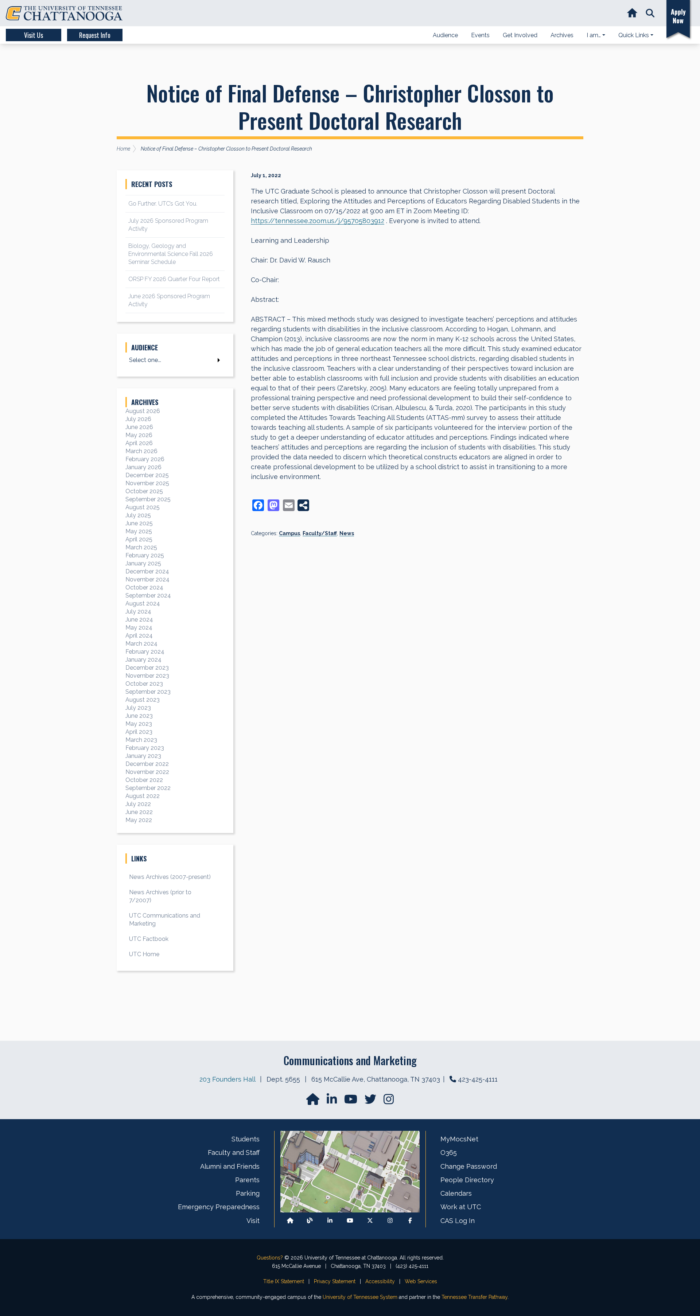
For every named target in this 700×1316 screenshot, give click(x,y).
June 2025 (139, 523)
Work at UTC (460, 1207)
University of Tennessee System (360, 1297)
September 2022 (148, 787)
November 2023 (147, 675)
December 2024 (147, 571)
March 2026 (141, 451)
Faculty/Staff (320, 533)
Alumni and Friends (230, 1166)
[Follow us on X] (370, 1220)
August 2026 (142, 411)
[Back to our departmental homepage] (290, 1220)
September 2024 (148, 595)
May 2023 (138, 723)
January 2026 (143, 467)
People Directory (467, 1180)
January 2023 (143, 755)
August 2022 (142, 796)
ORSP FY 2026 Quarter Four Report (174, 279)
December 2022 (147, 763)
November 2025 (147, 483)
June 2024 (139, 619)
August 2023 (142, 699)
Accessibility (380, 1281)
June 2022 (139, 812)
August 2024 (142, 603)
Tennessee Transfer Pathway (475, 1297)
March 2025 (141, 547)
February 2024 (144, 651)
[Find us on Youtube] (350, 1220)
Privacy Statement (334, 1281)
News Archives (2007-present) (170, 876)
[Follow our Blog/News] (310, 1220)
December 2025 (147, 475)
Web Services (421, 1281)
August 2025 (142, 507)
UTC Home (144, 954)
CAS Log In (457, 1220)
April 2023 (138, 731)
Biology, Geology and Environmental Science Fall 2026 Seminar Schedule (170, 253)
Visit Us (33, 35)
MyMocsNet (459, 1139)
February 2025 (144, 555)
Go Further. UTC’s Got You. (162, 203)
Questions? (270, 1258)
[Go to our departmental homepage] (313, 1101)
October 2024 (144, 587)
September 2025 (148, 499)
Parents (247, 1180)
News (346, 533)
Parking (248, 1193)
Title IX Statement (283, 1281)
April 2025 (138, 539)
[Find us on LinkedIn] (332, 1101)
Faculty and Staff (234, 1152)
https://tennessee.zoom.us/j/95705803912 (317, 221)
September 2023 (148, 691)
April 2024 (139, 635)
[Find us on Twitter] (371, 1101)
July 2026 (138, 419)
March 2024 (141, 643)
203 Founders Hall (227, 1079)
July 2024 (138, 611)
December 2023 (147, 667)
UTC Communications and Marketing (164, 919)
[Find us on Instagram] (389, 1101)
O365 (448, 1152)
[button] (650, 13)
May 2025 (138, 531)
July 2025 (138, 515)
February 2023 (144, 747)
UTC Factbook (148, 938)
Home (123, 149)
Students (246, 1139)
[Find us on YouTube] (351, 1101)
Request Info (94, 35)
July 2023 (138, 707)
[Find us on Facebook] (410, 1220)
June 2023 (139, 715)
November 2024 (147, 579)
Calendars (456, 1193)
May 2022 (138, 820)
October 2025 (144, 491)
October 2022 (144, 779)
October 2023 (144, 683)
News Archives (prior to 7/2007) (160, 896)
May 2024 (138, 627)
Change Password (468, 1166)
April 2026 (139, 443)
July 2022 (138, 804)
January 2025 (143, 563)
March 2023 (141, 739)
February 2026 (144, 459)
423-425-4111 (478, 1079)
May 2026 (138, 435)
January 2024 (143, 659)
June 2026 (139, 427)
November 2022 (147, 771)
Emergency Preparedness (219, 1207)
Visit (253, 1220)
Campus (289, 533)
